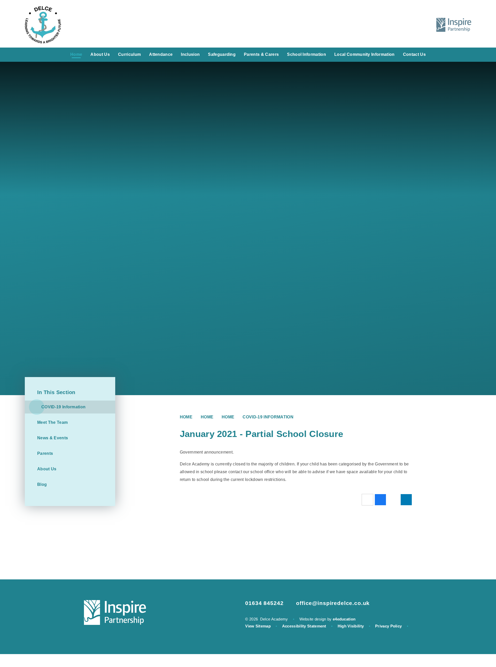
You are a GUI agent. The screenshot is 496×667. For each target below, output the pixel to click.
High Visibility (351, 626)
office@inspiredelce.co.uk (333, 603)
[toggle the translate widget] (412, 25)
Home (186, 417)
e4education (344, 619)
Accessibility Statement (304, 626)
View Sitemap (258, 626)
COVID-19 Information (268, 417)
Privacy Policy (388, 626)
